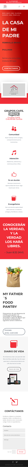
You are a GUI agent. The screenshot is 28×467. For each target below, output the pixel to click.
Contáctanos (11, 68)
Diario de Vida (14, 369)
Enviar (21, 452)
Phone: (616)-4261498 (11, 331)
